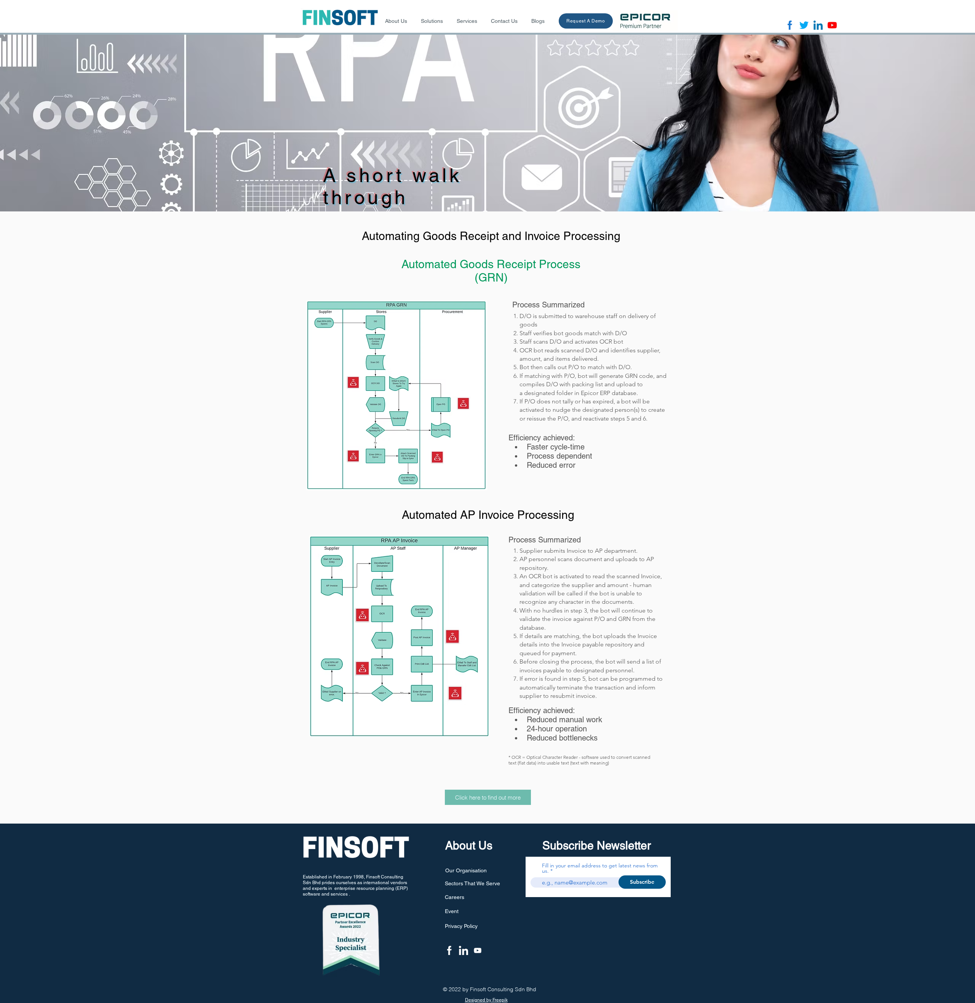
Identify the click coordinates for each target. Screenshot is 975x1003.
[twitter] (804, 25)
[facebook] (789, 25)
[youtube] (832, 25)
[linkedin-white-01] (463, 950)
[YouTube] (477, 950)
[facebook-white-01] (449, 950)
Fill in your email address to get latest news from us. (600, 868)
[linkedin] (818, 25)
